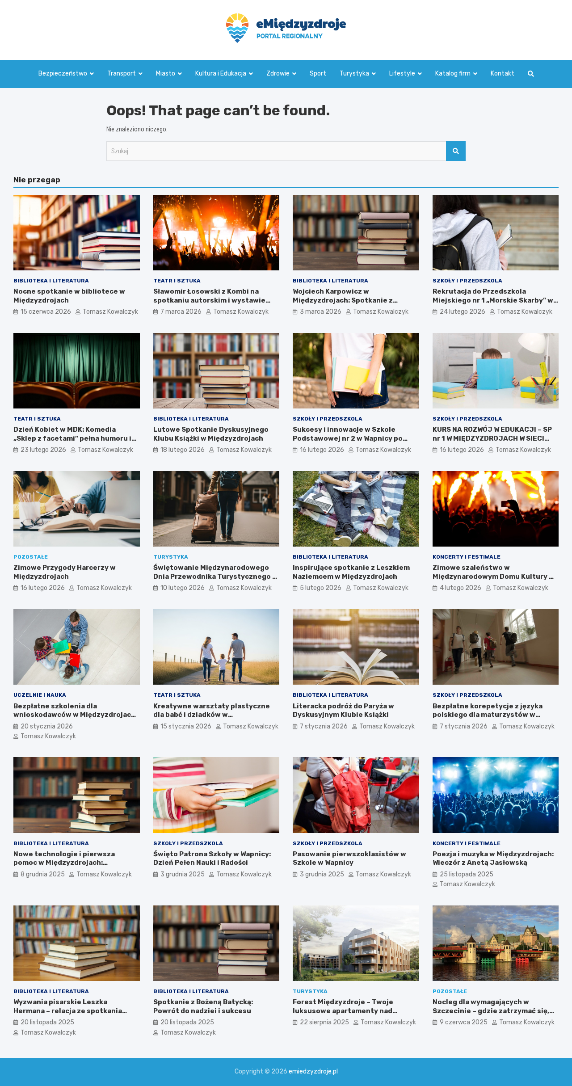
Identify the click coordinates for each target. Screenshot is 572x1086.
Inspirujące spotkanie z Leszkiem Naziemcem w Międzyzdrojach (351, 572)
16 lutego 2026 (322, 450)
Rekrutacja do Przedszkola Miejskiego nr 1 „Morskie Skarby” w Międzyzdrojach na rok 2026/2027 (493, 300)
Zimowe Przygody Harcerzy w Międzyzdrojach (64, 572)
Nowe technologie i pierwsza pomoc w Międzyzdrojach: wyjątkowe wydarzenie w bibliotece (76, 863)
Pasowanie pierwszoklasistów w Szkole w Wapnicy (349, 858)
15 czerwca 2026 (46, 312)
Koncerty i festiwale (466, 557)
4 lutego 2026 (460, 588)
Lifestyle (402, 73)
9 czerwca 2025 (464, 1022)
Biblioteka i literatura (51, 281)
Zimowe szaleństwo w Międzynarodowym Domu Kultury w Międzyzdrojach (494, 576)
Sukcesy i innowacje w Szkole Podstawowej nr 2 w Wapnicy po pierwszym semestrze (348, 438)
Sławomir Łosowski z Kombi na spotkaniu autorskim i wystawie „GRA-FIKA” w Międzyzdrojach (209, 300)
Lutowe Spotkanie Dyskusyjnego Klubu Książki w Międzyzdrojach (211, 433)
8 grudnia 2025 (43, 874)
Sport (318, 73)
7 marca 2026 (181, 312)
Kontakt (502, 73)
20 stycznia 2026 (47, 726)
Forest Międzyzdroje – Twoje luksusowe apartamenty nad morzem (343, 1010)
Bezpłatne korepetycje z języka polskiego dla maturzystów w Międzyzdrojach (488, 715)
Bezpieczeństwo (62, 73)
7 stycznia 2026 (324, 726)
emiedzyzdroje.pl (313, 1071)
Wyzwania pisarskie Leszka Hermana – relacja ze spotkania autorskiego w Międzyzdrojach (67, 1010)
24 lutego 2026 (462, 312)
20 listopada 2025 (47, 1022)
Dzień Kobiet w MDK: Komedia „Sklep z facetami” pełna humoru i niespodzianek (72, 438)
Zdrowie (278, 73)
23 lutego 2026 (43, 450)
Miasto (165, 73)
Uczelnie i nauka (39, 695)
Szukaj (456, 151)
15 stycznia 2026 (185, 726)
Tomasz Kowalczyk (110, 312)
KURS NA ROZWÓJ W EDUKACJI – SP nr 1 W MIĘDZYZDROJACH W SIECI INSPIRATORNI (492, 438)
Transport (121, 73)
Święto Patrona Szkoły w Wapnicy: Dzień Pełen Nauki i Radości (212, 858)
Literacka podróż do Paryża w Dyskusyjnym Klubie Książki (343, 710)
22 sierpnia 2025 (324, 1022)
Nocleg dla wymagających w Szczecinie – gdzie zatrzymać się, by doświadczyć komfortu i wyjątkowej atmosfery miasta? (491, 1015)
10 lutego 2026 (182, 588)
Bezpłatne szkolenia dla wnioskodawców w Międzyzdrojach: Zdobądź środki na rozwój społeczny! (75, 719)
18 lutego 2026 (182, 450)
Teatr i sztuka (177, 281)
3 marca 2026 (320, 312)
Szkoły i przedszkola (467, 281)
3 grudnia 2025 (182, 874)
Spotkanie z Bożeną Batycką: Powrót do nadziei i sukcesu (203, 1006)
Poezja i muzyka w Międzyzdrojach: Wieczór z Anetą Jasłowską (493, 858)
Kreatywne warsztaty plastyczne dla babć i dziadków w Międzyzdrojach (211, 715)
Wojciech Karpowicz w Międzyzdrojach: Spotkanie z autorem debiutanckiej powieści (349, 300)
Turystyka (354, 73)
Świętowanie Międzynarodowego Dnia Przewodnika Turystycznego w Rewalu (215, 576)
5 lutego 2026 (320, 588)
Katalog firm (453, 73)
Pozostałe (30, 557)
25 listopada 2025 (466, 874)
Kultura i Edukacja (220, 73)
